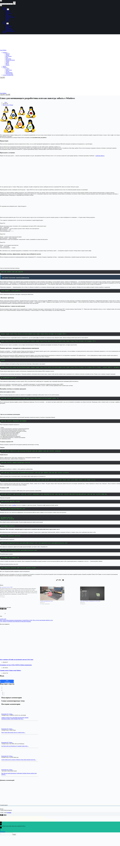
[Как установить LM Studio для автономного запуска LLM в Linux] (26, 656)
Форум (4, 66)
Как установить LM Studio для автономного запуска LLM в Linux (16, 659)
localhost (14, 505)
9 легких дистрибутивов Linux (46, 601)
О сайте (7, 68)
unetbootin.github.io (100, 155)
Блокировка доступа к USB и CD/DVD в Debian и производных (16, 665)
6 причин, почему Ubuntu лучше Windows (10, 670)
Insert (14, 834)
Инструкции (9, 56)
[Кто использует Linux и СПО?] (20, 592)
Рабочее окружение (10, 60)
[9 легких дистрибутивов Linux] (59, 593)
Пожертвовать (9, 72)
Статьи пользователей (8, 75)
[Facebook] (1, 609)
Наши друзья (9, 70)
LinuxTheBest (3, 50)
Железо (7, 63)
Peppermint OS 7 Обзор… (7, 714)
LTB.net (4, 67)
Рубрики (5, 52)
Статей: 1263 (3, 619)
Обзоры (7, 55)
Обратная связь (9, 73)
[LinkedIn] (5, 609)
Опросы (7, 65)
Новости (8, 53)
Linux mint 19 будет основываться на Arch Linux (90, 601)
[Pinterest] (4, 609)
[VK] (5, 815)
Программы (8, 58)
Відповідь (2, 831)
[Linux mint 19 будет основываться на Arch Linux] (99, 593)
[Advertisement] (60, 166)
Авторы (7, 71)
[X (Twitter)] (2, 609)
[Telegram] (4, 815)
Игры (7, 57)
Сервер (7, 62)
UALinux (9, 812)
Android (7, 61)
